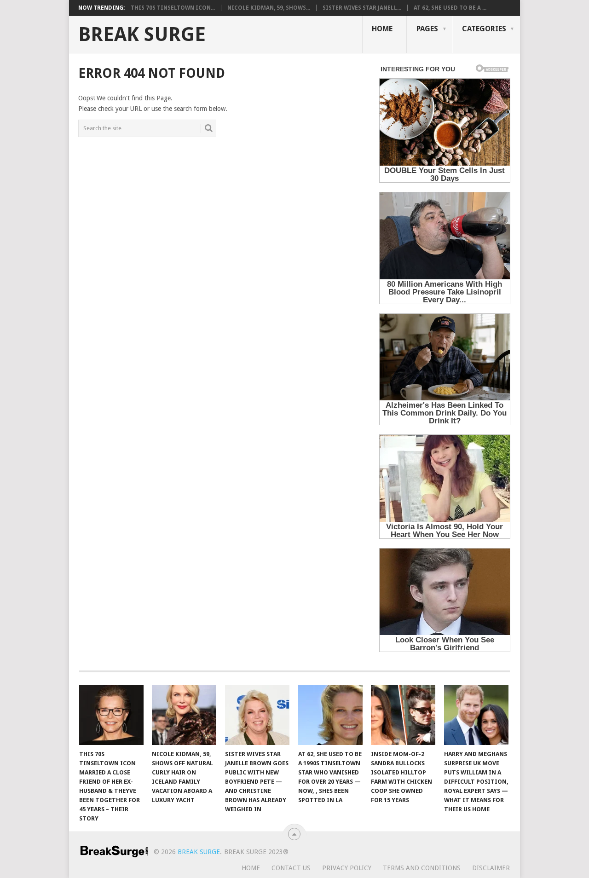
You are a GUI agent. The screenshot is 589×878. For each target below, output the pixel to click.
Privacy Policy (346, 868)
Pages (427, 28)
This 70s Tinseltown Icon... (173, 8)
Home (382, 28)
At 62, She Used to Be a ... (450, 8)
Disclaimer (491, 868)
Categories (484, 28)
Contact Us (291, 868)
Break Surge (142, 34)
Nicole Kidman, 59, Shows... (268, 8)
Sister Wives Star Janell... (362, 8)
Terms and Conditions (422, 868)
